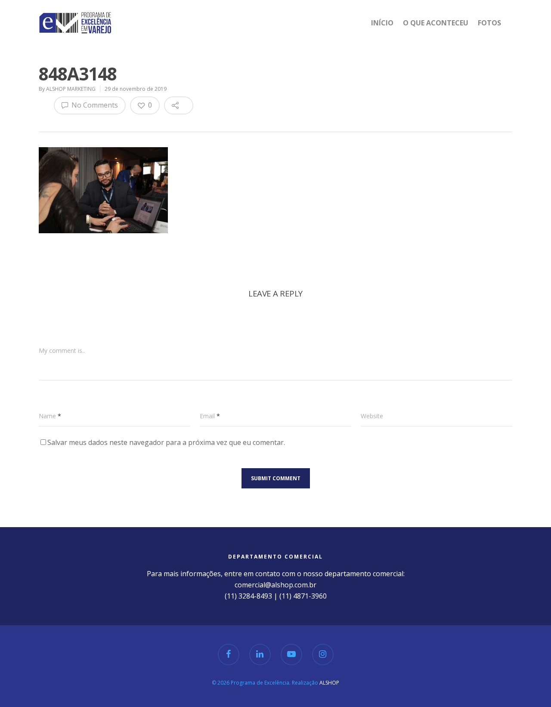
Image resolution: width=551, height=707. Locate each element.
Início (382, 23)
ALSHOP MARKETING (71, 89)
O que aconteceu (435, 23)
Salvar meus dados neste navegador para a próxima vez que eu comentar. (166, 442)
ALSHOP (329, 682)
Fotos (489, 23)
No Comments (94, 105)
